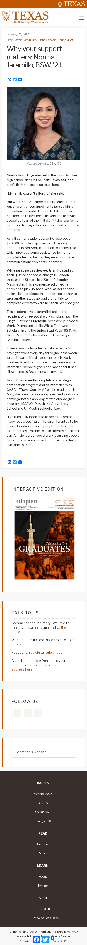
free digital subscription (46, 652)
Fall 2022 (43, 803)
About (43, 876)
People (52, 40)
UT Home (15, 931)
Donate (43, 885)
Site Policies (62, 931)
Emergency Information (38, 931)
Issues (43, 40)
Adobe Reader (61, 936)
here (18, 644)
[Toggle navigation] (82, 18)
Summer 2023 (43, 793)
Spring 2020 (43, 821)
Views (43, 853)
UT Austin (43, 909)
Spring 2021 (65, 40)
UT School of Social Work (44, 918)
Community (29, 40)
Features (42, 844)
